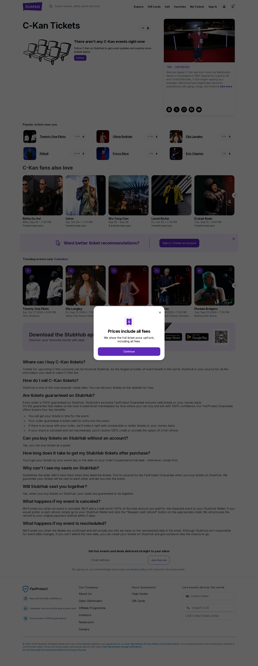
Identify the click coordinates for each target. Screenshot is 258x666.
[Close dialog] (160, 312)
